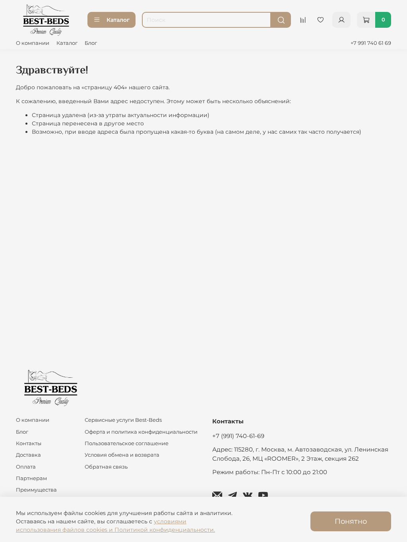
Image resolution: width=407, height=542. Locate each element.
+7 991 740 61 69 (371, 43)
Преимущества (36, 490)
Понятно (351, 521)
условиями (170, 521)
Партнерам (31, 478)
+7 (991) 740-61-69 (238, 436)
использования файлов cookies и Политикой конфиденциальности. (115, 529)
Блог (91, 43)
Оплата (26, 467)
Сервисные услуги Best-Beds (123, 420)
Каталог (118, 19)
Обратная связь (106, 467)
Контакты (28, 443)
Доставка (28, 455)
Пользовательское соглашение (127, 443)
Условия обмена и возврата (122, 455)
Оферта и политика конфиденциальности (141, 432)
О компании (32, 43)
